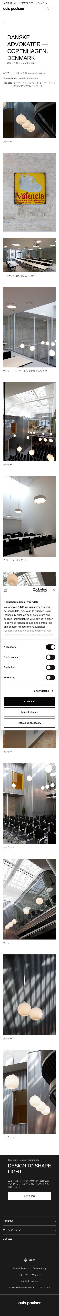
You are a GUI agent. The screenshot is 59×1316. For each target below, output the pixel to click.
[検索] (48, 9)
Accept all (29, 701)
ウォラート (37, 85)
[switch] (50, 657)
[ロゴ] (13, 10)
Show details (41, 690)
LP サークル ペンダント (26, 83)
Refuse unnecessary (29, 722)
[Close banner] (54, 590)
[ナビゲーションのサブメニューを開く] (53, 10)
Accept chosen (29, 712)
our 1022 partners (24, 607)
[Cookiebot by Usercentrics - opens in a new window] (34, 590)
